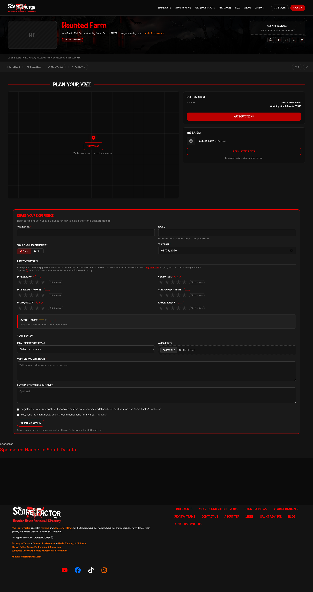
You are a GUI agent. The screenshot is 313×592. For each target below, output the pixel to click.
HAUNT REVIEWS (183, 7)
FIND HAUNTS (164, 7)
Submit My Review (30, 423)
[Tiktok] (91, 570)
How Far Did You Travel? (31, 343)
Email (162, 227)
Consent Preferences (44, 543)
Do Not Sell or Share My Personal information (36, 547)
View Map (93, 146)
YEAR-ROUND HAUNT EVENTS (218, 509)
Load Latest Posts (244, 151)
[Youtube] (64, 570)
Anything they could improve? (34, 385)
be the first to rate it (154, 33)
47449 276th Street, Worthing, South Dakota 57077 (91, 33)
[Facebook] (278, 40)
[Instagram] (104, 570)
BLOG (237, 7)
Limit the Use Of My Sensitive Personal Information (39, 550)
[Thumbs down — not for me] (306, 67)
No (38, 251)
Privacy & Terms (21, 543)
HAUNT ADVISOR (271, 516)
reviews (45, 528)
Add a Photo (165, 343)
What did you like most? (32, 359)
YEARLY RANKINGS (286, 509)
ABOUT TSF (231, 516)
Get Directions (244, 116)
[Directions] (302, 40)
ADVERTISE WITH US (187, 524)
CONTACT (259, 7)
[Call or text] (294, 40)
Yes (25, 251)
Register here (152, 267)
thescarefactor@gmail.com (26, 556)
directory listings (63, 528)
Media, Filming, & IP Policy (72, 543)
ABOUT (247, 7)
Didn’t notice (55, 282)
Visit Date (164, 244)
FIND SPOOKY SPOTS (205, 7)
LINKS (249, 516)
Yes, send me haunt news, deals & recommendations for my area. (64, 415)
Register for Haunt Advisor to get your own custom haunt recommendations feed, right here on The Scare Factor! (91, 409)
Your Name (24, 227)
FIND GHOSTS (225, 7)
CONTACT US (210, 516)
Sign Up (297, 7)
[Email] (286, 40)
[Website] (270, 40)
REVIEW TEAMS (184, 516)
